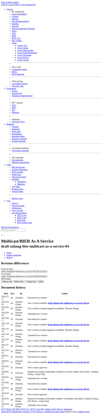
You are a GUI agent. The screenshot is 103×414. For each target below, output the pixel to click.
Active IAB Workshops (27, 53)
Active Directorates (25, 50)
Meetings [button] (10, 124)
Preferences (17, 208)
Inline (41, 282)
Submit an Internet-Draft (22, 96)
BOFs (14, 72)
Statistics (15, 179)
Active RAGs (23, 57)
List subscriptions (19, 213)
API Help (16, 186)
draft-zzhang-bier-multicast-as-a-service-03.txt (68, 324)
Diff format (6, 279)
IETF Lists (21, 215)
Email (86, 412)
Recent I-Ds (17, 93)
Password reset (18, 206)
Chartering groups (19, 69)
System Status (59, 412)
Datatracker (30, 4)
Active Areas (22, 48)
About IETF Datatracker (11, 412)
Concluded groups (19, 84)
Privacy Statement (64, 409)
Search (15, 91)
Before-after (19, 282)
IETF (3, 409)
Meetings (21, 184)
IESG (14, 31)
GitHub (81, 412)
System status (17, 191)
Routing (15, 24)
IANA (53, 409)
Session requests (19, 141)
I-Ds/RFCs (21, 182)
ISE (13, 110)
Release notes (17, 189)
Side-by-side (7, 282)
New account (17, 210)
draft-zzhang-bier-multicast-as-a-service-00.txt (68, 389)
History (9, 257)
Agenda (15, 127)
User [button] (8, 201)
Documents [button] (11, 88)
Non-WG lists (18, 86)
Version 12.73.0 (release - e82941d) (37, 412)
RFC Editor (17, 41)
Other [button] (8, 165)
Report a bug (17, 198)
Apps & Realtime (19, 14)
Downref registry (19, 177)
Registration (17, 134)
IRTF (14, 36)
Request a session (19, 139)
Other (14, 43)
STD (14, 122)
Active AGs (22, 45)
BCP (18, 122)
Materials (16, 129)
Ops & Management (20, 21)
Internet (15, 19)
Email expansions (13, 255)
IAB (14, 33)
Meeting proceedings (21, 162)
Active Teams (23, 60)
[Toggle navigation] (2, 235)
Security (15, 26)
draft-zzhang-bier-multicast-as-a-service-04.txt (68, 303)
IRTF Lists (21, 218)
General (15, 16)
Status (9, 253)
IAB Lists (21, 220)
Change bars (31, 282)
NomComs (16, 174)
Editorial (15, 112)
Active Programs (24, 55)
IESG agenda (17, 172)
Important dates (18, 136)
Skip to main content (10, 2)
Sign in (15, 203)
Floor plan (16, 131)
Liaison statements (19, 170)
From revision (7, 269)
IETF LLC (16, 38)
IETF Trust (35, 409)
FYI (23, 122)
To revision (6, 274)
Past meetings (17, 160)
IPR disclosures (18, 167)
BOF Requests (18, 74)
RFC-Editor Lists (24, 222)
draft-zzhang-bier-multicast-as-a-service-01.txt (68, 362)
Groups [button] (9, 9)
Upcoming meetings (20, 150)
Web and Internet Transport (23, 28)
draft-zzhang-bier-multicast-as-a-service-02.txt (68, 341)
